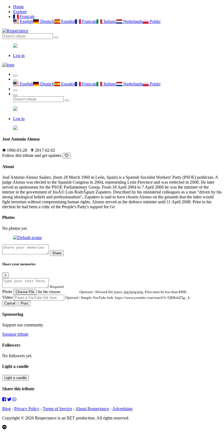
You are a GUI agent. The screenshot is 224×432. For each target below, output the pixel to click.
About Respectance (92, 408)
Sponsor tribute (15, 334)
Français (26, 16)
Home (18, 6)
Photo (7, 291)
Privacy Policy (26, 408)
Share (56, 253)
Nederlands (132, 21)
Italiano (109, 21)
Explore (20, 11)
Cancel (9, 303)
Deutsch (46, 21)
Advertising (122, 408)
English (26, 21)
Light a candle (15, 378)
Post (24, 303)
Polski (154, 21)
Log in (19, 55)
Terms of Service (57, 408)
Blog (6, 408)
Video (7, 297)
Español (67, 21)
